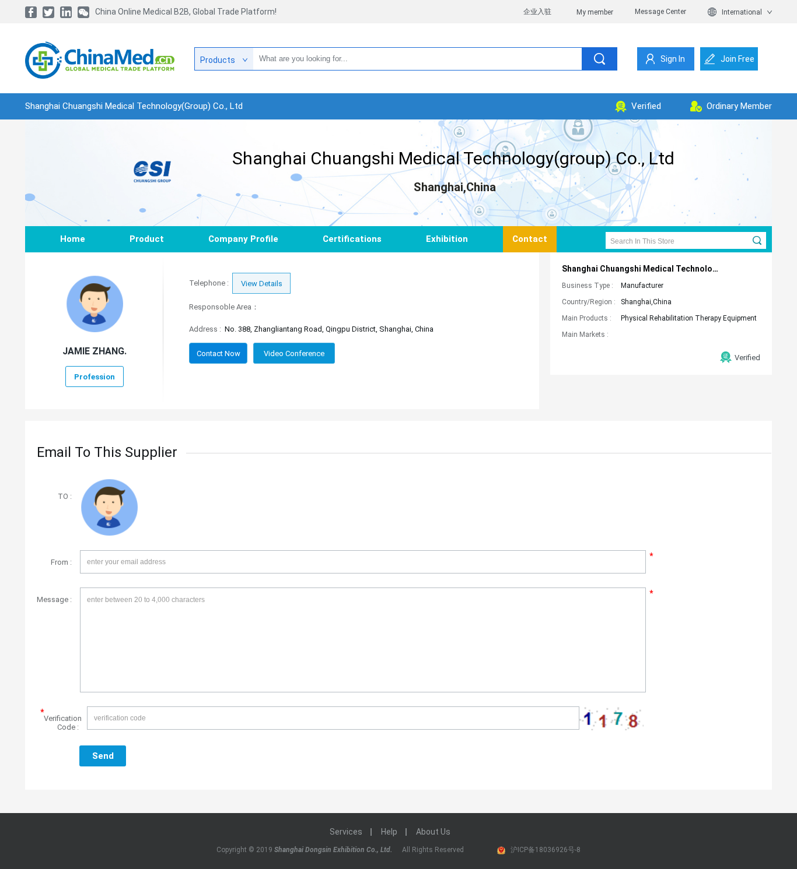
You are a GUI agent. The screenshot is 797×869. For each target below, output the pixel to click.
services (346, 831)
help (389, 831)
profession (94, 376)
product (147, 239)
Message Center (660, 12)
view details (261, 283)
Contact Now (218, 353)
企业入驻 (537, 12)
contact (529, 239)
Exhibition (447, 239)
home (72, 239)
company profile (243, 239)
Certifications (352, 239)
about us (433, 831)
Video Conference (294, 353)
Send (103, 756)
